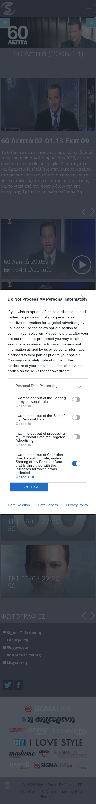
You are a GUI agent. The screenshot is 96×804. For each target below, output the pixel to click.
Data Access (48, 505)
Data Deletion (19, 505)
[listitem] (48, 387)
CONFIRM (29, 487)
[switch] (76, 399)
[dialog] (48, 402)
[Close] (86, 300)
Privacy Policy (77, 505)
